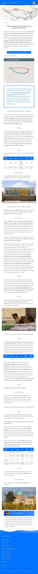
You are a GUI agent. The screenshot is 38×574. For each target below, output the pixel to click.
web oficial (18, 290)
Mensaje (3, 566)
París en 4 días (4, 542)
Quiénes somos (5, 564)
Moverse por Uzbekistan (6, 553)
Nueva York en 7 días (6, 546)
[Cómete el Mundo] (9, 3)
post (21, 44)
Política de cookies (16, 571)
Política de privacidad (23, 571)
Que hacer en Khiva (5, 555)
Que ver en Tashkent (6, 559)
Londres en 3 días (5, 541)
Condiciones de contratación (7, 571)
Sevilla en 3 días (5, 544)
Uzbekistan (6, 22)
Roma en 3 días (5, 539)
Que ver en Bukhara (6, 551)
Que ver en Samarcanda (6, 557)
